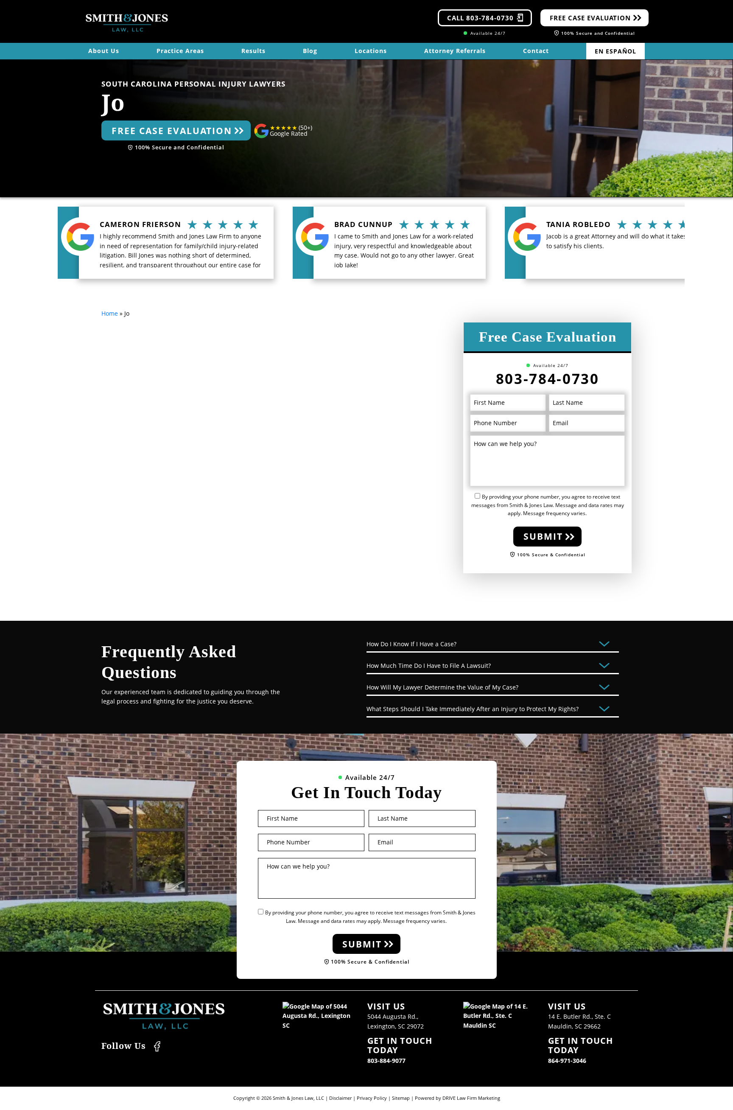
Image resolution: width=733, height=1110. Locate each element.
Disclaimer (340, 1098)
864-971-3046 (567, 1061)
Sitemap (401, 1098)
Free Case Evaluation (590, 18)
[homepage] (126, 23)
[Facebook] (157, 1045)
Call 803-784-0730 (480, 18)
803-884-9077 (386, 1061)
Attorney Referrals (455, 51)
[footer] (164, 1016)
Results (253, 51)
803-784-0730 (547, 379)
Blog (310, 51)
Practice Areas (180, 51)
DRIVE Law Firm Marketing (471, 1098)
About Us (103, 51)
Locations (371, 51)
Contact (536, 51)
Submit (543, 536)
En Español (615, 51)
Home (109, 313)
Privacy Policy (372, 1098)
